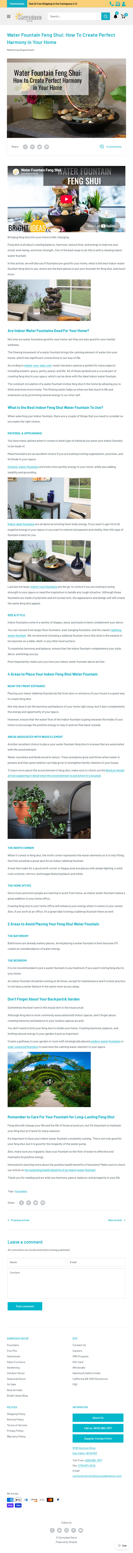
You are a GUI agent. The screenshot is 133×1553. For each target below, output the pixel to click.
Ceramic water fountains (23, 466)
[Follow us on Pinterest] (73, 1530)
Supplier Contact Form (98, 1438)
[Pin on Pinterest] (32, 146)
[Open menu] (8, 16)
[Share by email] (46, 146)
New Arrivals (14, 1390)
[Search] (105, 16)
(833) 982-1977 (93, 1460)
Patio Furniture (16, 1362)
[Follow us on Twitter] (59, 1530)
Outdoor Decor (16, 1373)
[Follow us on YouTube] (80, 1530)
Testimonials (17, 3)
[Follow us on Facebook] (52, 1530)
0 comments (114, 146)
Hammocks (13, 1356)
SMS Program (80, 1356)
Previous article (20, 1220)
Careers (77, 1350)
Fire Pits (12, 1350)
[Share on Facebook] (25, 146)
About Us (98, 1417)
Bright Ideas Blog (17, 1395)
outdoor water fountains (105, 1041)
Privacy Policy (15, 1430)
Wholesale (79, 1367)
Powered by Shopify (66, 1542)
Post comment (25, 1306)
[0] (123, 16)
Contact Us (79, 1345)
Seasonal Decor (16, 1378)
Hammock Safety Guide (86, 1373)
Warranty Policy (16, 1436)
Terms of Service (17, 1425)
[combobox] (74, 16)
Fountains (21, 1191)
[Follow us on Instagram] (66, 1530)
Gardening (13, 1367)
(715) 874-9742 (87, 1465)
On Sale (11, 1384)
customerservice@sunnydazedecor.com (97, 1475)
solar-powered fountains (23, 1046)
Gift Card (78, 1362)
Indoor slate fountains (21, 524)
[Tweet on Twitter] (39, 146)
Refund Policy (15, 1419)
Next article (115, 1220)
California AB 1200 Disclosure (90, 1378)
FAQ (75, 1384)
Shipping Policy (16, 1413)
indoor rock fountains (44, 586)
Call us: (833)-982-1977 (98, 1428)
